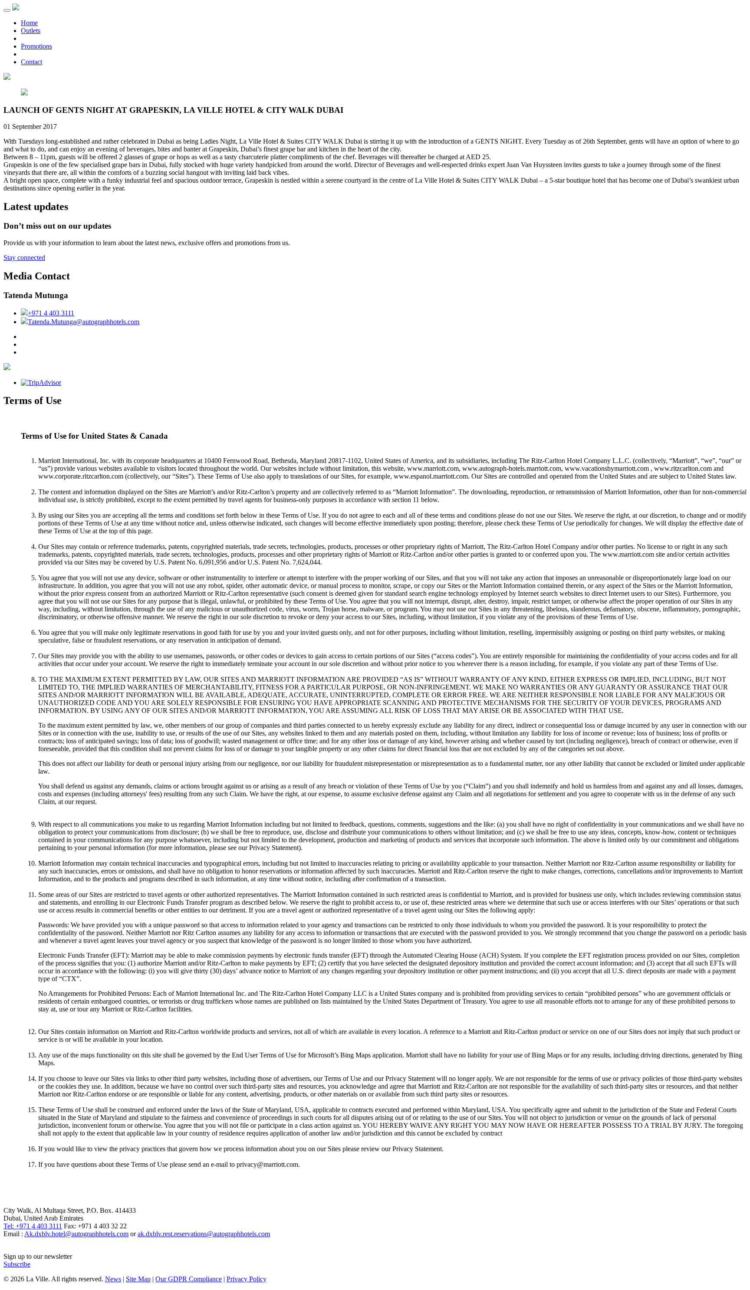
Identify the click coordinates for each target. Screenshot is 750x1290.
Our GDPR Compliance (188, 1279)
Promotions (36, 46)
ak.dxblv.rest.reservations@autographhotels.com (204, 1233)
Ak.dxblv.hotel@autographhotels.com (76, 1233)
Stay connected (24, 257)
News (113, 1279)
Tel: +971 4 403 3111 (32, 1226)
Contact (31, 62)
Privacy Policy (246, 1279)
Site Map (138, 1279)
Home (29, 22)
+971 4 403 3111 (51, 313)
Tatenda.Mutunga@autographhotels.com (83, 321)
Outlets (30, 30)
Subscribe (16, 1264)
